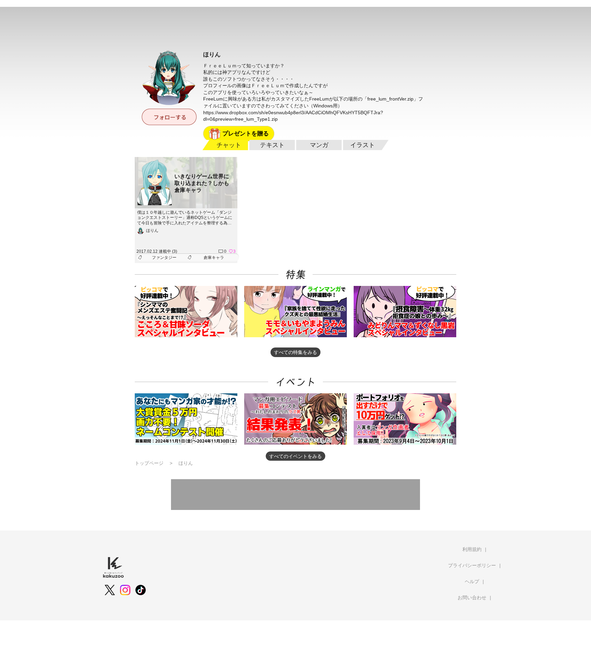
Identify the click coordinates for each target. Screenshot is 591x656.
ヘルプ (472, 581)
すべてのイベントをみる (295, 456)
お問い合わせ (472, 597)
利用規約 (472, 549)
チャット (228, 145)
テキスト (272, 145)
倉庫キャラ (213, 257)
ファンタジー (164, 257)
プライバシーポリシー (472, 565)
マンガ (319, 145)
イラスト (362, 145)
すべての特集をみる (295, 352)
